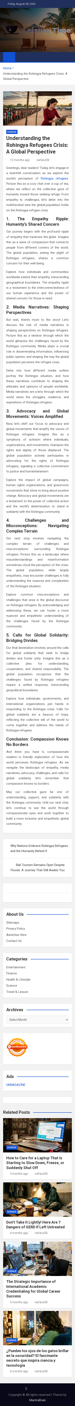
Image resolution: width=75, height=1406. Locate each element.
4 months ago (19, 1233)
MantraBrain (37, 1400)
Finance (11, 973)
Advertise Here (16, 935)
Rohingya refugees (54, 178)
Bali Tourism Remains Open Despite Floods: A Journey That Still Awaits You (38, 867)
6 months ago (19, 1371)
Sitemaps (12, 922)
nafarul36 (42, 160)
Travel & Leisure (17, 992)
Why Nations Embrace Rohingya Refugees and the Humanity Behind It (39, 848)
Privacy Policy (15, 928)
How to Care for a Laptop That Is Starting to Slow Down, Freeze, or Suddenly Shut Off (35, 1163)
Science (11, 132)
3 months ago (19, 1173)
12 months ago (20, 160)
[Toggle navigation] (20, 57)
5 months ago (19, 1302)
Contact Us (14, 941)
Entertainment (15, 967)
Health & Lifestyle (18, 979)
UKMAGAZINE (15, 1085)
